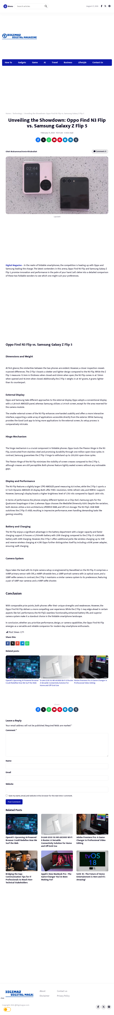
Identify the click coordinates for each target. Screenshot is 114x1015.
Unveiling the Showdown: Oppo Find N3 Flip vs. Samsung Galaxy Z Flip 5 (57, 123)
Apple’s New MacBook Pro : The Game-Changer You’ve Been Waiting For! (56, 877)
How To (8, 62)
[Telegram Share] (22, 643)
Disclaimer (44, 996)
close (2, 998)
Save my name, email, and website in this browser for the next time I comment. (40, 795)
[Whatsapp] (27, 643)
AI (45, 62)
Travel (55, 62)
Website (9, 784)
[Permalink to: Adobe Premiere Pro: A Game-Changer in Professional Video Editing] (91, 667)
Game (35, 62)
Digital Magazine (14, 265)
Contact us (62, 991)
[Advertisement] (77, 35)
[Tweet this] (13, 643)
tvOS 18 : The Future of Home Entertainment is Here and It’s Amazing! (90, 877)
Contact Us (97, 62)
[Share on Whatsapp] (48, 139)
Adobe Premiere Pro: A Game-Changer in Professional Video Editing (90, 681)
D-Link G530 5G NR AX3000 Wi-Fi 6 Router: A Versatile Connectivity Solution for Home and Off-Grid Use (56, 683)
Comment (11, 730)
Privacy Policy (63, 996)
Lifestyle (82, 62)
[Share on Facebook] (38, 139)
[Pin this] (17, 643)
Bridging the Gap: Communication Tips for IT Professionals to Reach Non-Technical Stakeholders (19, 878)
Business (68, 62)
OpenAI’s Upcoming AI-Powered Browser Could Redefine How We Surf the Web (22, 681)
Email (8, 772)
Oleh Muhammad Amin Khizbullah (21, 151)
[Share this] (8, 643)
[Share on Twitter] (43, 139)
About (42, 991)
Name (8, 761)
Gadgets (22, 62)
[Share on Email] (54, 139)
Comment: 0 (101, 151)
